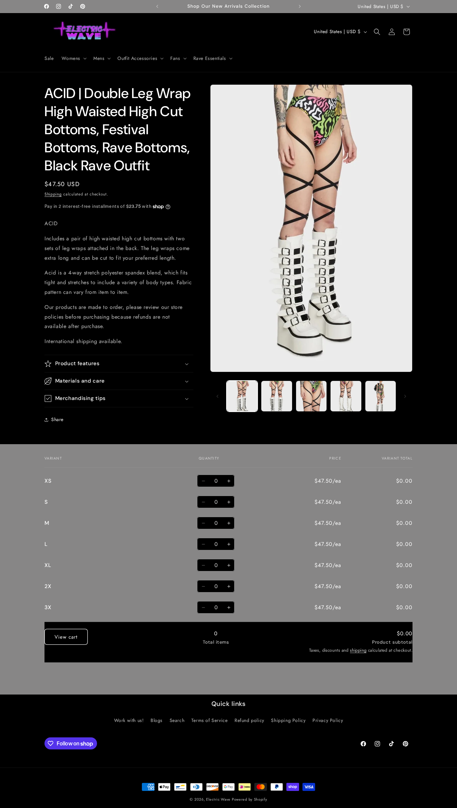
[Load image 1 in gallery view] (242, 396)
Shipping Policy (288, 720)
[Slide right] (405, 396)
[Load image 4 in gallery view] (345, 396)
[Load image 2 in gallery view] (276, 396)
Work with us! (129, 720)
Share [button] (57, 419)
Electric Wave (219, 799)
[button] (73, 58)
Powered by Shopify (249, 799)
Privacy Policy (327, 720)
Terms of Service (209, 720)
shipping (358, 650)
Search (177, 720)
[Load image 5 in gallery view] (380, 396)
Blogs (157, 720)
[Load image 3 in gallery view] (311, 396)
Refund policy (249, 720)
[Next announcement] (299, 6)
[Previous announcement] (157, 6)
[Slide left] (217, 396)
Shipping (53, 194)
